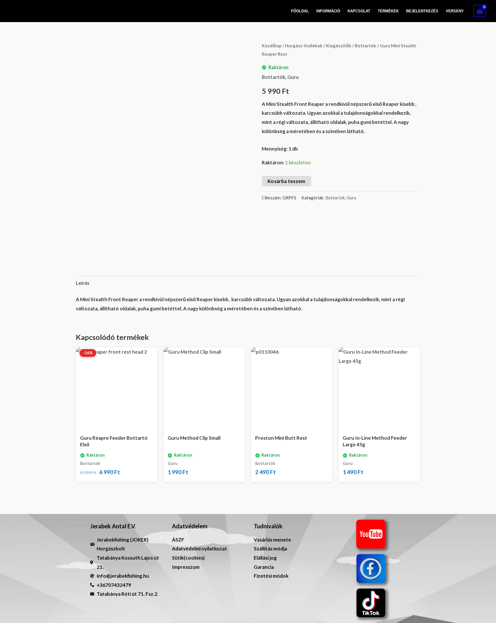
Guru (293, 77)
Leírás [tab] (82, 283)
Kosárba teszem (286, 181)
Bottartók (365, 45)
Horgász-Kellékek (304, 45)
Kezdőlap (272, 45)
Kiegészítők (338, 45)
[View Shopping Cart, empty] (479, 11)
